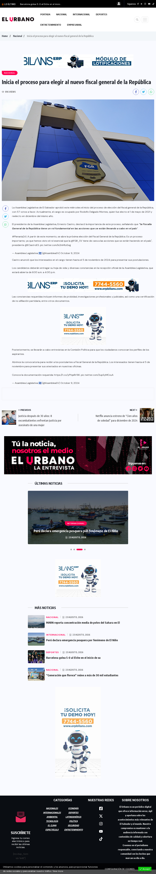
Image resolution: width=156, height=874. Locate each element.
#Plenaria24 (19, 236)
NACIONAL (61, 14)
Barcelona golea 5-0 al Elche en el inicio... (41, 4)
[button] (71, 549)
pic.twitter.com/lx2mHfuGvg (55, 245)
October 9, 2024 (70, 253)
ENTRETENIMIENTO (50, 24)
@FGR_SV (76, 240)
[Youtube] (101, 831)
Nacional (17, 36)
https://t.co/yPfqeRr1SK (67, 375)
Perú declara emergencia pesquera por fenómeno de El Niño (76, 531)
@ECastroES (32, 245)
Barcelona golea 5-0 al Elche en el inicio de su (73, 657)
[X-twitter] (101, 816)
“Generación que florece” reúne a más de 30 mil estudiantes (82, 675)
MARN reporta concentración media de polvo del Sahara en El (83, 622)
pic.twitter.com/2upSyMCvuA (97, 375)
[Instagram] (101, 824)
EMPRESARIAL (74, 24)
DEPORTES (101, 14)
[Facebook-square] (101, 808)
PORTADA (45, 14)
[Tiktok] (101, 839)
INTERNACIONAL (81, 14)
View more (58, 871)
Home (5, 36)
